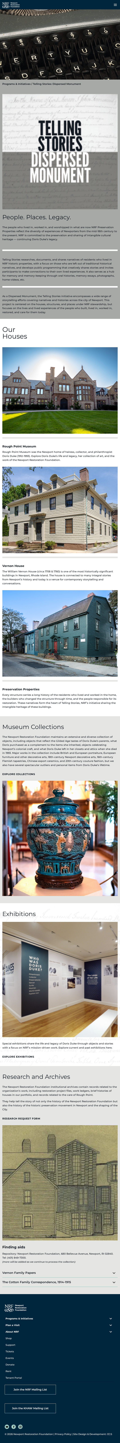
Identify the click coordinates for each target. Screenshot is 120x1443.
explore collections (18, 774)
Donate (10, 1364)
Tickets (10, 1351)
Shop (9, 1338)
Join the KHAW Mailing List (30, 1408)
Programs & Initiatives (16, 83)
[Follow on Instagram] (20, 1427)
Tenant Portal (14, 1377)
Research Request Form (21, 1118)
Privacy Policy (63, 1434)
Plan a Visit (13, 1325)
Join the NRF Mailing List (30, 1389)
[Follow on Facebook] (13, 1427)
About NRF (12, 1331)
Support (10, 1345)
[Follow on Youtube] (7, 1427)
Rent (8, 1371)
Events (10, 1358)
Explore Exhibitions (18, 1056)
